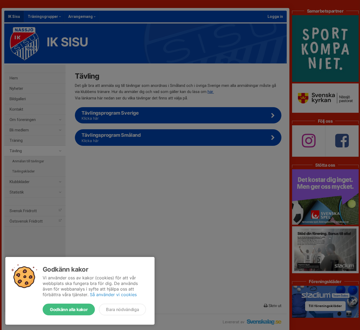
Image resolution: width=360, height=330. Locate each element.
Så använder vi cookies (113, 294)
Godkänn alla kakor (69, 309)
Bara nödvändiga (122, 309)
